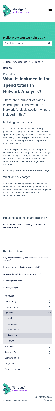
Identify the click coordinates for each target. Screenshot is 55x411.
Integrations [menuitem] (10, 363)
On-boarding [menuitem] (10, 301)
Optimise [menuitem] (9, 313)
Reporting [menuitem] (12, 335)
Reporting (8, 68)
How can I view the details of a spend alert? (21, 267)
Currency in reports (11, 288)
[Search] (49, 43)
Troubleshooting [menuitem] (12, 369)
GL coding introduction (12, 281)
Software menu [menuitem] (12, 358)
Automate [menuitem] (9, 346)
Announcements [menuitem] (12, 307)
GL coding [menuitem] (12, 324)
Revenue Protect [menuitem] (12, 352)
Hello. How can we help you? (24, 37)
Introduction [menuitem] (10, 296)
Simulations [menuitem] (13, 329)
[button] (50, 301)
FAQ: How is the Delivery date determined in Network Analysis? (25, 258)
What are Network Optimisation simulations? (22, 274)
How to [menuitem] (10, 341)
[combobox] (25, 43)
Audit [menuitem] (9, 318)
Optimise (36, 62)
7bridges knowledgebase (15, 62)
